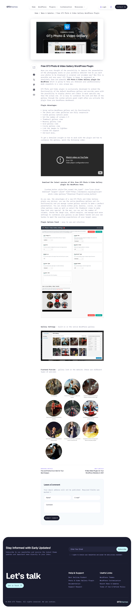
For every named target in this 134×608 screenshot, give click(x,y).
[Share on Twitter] (34, 80)
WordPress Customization (110, 581)
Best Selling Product (77, 577)
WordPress (42, 7)
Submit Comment (51, 518)
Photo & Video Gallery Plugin (81, 581)
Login (104, 7)
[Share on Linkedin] (34, 90)
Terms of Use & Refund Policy (112, 587)
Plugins (52, 7)
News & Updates (47, 13)
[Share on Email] (34, 95)
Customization (66, 7)
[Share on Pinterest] (34, 85)
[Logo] (12, 7)
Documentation (74, 584)
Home (34, 7)
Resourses (79, 7)
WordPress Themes (107, 577)
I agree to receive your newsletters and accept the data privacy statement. (97, 555)
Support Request (75, 587)
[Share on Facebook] (34, 75)
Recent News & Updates (109, 584)
